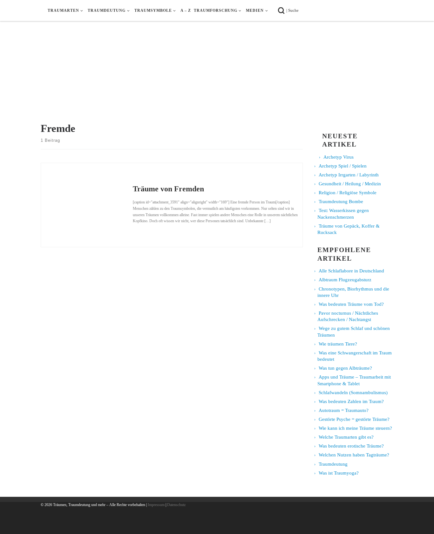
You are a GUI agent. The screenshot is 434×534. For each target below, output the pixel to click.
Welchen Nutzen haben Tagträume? (354, 454)
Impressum (156, 505)
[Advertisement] (217, 74)
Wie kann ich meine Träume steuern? (355, 428)
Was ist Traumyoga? (339, 473)
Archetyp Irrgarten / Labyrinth (349, 174)
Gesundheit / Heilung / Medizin (350, 183)
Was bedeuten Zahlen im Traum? (351, 401)
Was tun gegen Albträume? (345, 368)
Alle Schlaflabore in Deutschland (351, 270)
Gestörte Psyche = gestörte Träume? (354, 419)
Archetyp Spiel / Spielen (343, 165)
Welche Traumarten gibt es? (346, 437)
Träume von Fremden (168, 188)
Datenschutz (176, 505)
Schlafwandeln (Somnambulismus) (353, 392)
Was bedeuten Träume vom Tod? (351, 304)
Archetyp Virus (338, 157)
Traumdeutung (333, 464)
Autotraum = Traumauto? (344, 410)
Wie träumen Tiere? (338, 343)
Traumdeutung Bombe (341, 201)
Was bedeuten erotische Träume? (351, 445)
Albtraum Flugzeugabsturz (345, 279)
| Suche (294, 10)
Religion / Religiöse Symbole (347, 192)
